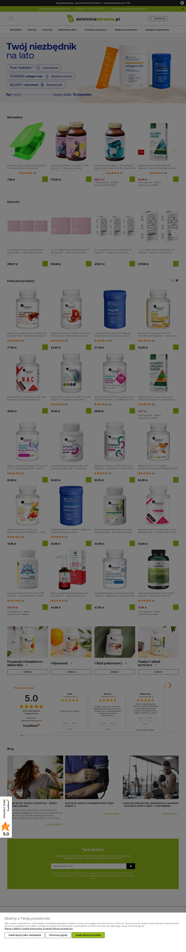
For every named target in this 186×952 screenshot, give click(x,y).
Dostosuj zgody (58, 935)
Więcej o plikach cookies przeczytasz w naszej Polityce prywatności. (39, 928)
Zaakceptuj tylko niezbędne (24, 935)
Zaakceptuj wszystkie (88, 935)
